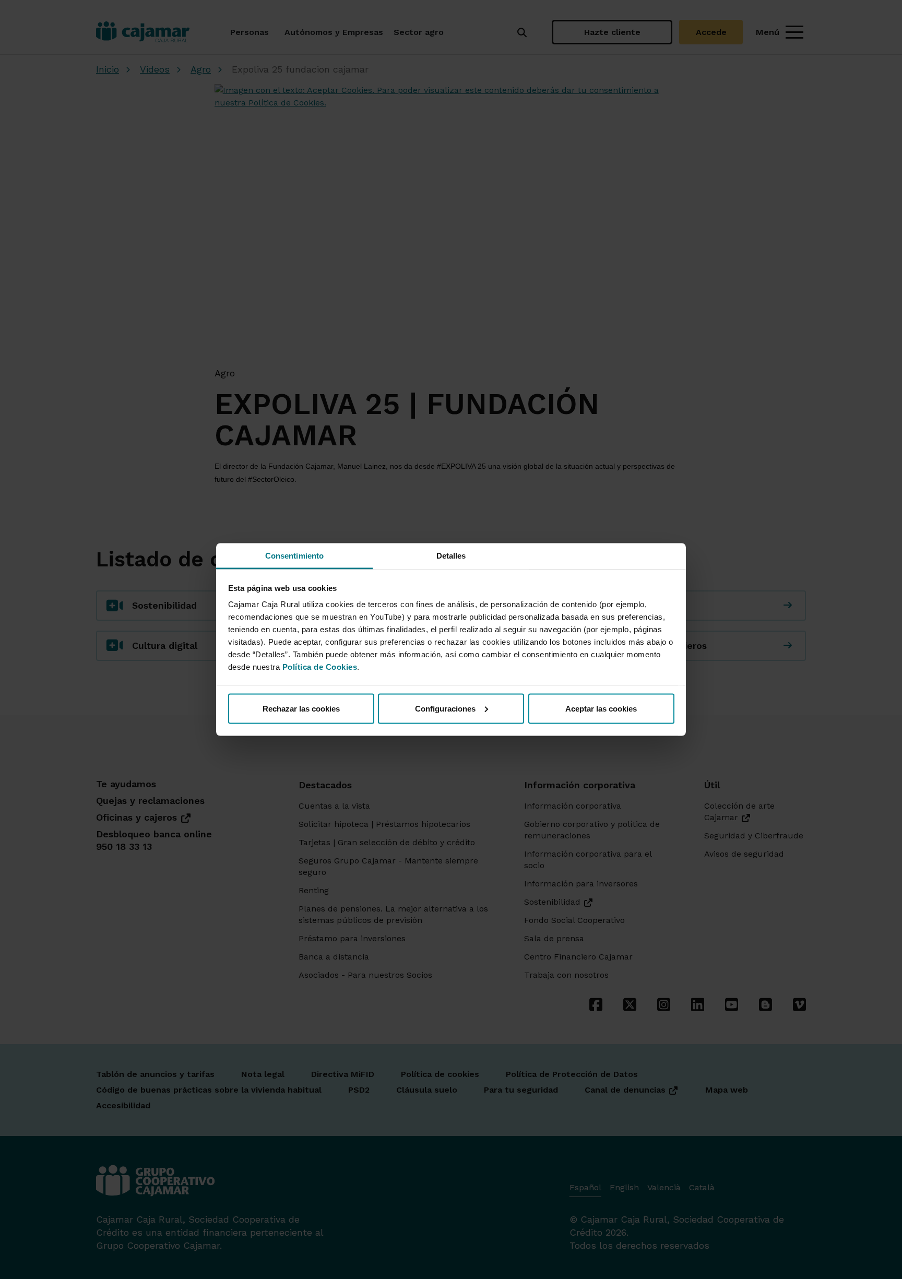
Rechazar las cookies (301, 708)
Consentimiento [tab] (294, 555)
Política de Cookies (320, 666)
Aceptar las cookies (601, 708)
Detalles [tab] (451, 555)
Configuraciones (445, 708)
